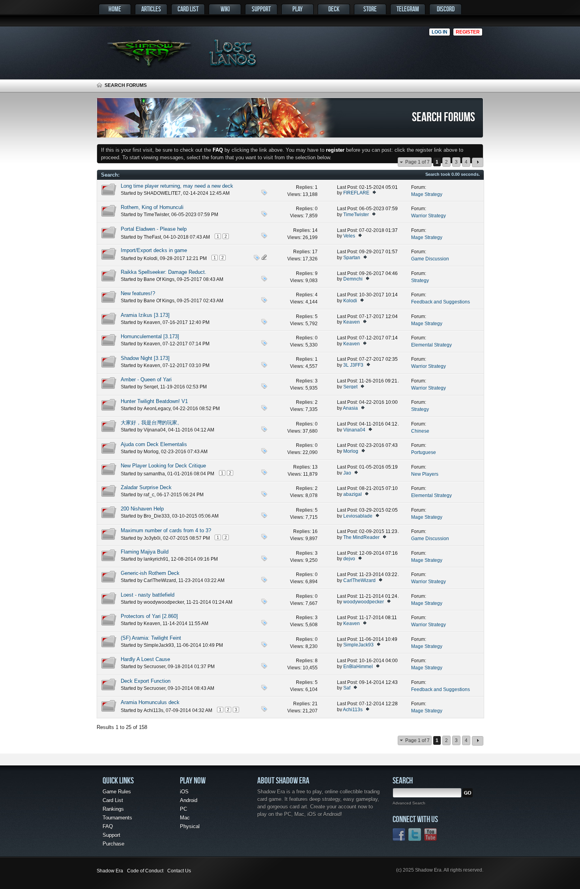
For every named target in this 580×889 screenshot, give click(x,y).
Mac (185, 818)
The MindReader (361, 537)
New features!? (138, 293)
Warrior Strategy (428, 215)
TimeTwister (156, 214)
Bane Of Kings (159, 279)
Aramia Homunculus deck (150, 702)
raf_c (149, 494)
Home (115, 9)
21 (315, 703)
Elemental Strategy (431, 345)
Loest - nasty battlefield (147, 595)
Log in (439, 32)
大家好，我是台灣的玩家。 (151, 423)
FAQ (108, 826)
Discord (446, 9)
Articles (151, 9)
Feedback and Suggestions (440, 302)
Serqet (151, 387)
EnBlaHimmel (358, 666)
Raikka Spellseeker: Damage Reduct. (163, 272)
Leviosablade (357, 516)
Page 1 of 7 (417, 162)
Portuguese (423, 452)
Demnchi (353, 279)
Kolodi (150, 258)
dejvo (349, 558)
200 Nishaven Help (142, 509)
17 (315, 251)
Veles (349, 236)
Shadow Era (110, 871)
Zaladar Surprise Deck (146, 487)
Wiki (225, 9)
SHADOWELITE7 (162, 193)
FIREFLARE (356, 193)
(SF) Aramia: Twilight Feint (151, 638)
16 (315, 531)
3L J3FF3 (353, 365)
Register (468, 32)
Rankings (113, 809)
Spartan (351, 257)
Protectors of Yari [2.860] (149, 616)
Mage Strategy (426, 194)
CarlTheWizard (160, 580)
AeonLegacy (157, 408)
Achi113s (153, 710)
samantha (154, 474)
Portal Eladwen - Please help (154, 229)
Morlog (151, 451)
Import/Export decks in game (154, 250)
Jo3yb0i (152, 538)
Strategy (420, 280)
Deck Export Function (145, 681)
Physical (190, 826)
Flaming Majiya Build (144, 552)
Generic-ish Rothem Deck (150, 573)
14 (315, 230)
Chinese (420, 431)
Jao (347, 473)
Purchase (113, 844)
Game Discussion (430, 259)
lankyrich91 (156, 559)
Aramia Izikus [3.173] (145, 315)
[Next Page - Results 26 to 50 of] (477, 162)
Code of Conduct (145, 871)
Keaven (152, 322)
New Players (424, 474)
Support (261, 9)
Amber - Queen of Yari (146, 379)
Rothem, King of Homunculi (152, 207)
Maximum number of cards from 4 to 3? (166, 530)
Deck (333, 9)
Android (188, 800)
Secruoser (154, 666)
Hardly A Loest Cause (145, 659)
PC (183, 809)
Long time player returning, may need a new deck (177, 186)
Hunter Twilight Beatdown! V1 (154, 401)
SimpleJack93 (159, 645)
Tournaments (117, 818)
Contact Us (179, 871)
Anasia (350, 408)
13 (315, 467)
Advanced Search (409, 803)
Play (297, 9)
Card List (188, 9)
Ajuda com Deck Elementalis (154, 444)
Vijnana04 (155, 430)
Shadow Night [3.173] (145, 358)
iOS (184, 792)
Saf (346, 688)
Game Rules (117, 792)
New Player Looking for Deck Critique (163, 466)
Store (370, 9)
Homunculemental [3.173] (150, 336)
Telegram (408, 9)
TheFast (152, 237)
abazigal (352, 494)
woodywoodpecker (164, 602)
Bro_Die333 (157, 516)
